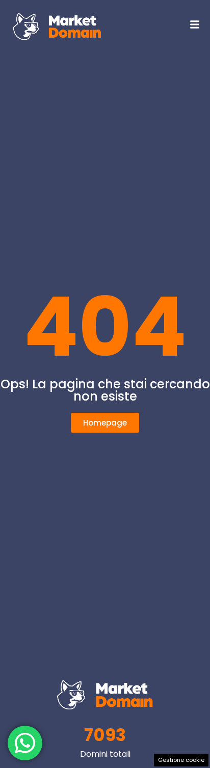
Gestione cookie (181, 760)
